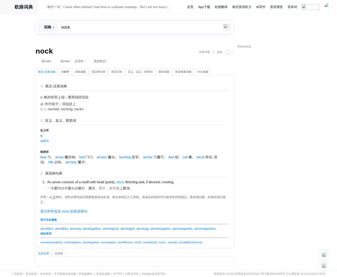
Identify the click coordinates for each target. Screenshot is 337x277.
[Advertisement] (271, 120)
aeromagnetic (182, 228)
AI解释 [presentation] (65, 71)
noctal (172, 242)
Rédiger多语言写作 (154, 273)
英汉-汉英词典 (56, 86)
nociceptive (91, 242)
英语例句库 (53, 173)
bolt (82, 157)
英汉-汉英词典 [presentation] (46, 71)
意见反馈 (31, 273)
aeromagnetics (205, 228)
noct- (162, 242)
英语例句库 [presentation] (98, 71)
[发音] (43, 7)
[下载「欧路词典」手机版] (324, 254)
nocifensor (125, 242)
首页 (190, 7)
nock (137, 242)
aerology (142, 228)
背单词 (292, 7)
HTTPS (117, 273)
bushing (125, 157)
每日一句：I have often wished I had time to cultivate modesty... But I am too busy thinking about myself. (109, 7)
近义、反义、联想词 (60, 120)
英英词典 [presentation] (163, 71)
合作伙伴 (45, 273)
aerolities (61, 228)
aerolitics (46, 228)
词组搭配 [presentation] (80, 71)
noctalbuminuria (190, 242)
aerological (111, 228)
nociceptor (108, 242)
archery (71, 162)
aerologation (92, 228)
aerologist (127, 228)
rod (185, 157)
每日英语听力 (241, 7)
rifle (50, 162)
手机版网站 (85, 273)
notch (44, 141)
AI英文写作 (132, 273)
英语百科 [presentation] (116, 71)
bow (43, 157)
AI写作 (260, 7)
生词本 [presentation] (59, 253)
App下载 (204, 7)
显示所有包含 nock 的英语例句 (63, 211)
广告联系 (16, 273)
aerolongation (161, 228)
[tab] (47, 72)
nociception (72, 242)
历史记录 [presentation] (43, 253)
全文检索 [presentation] (202, 71)
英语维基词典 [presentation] (183, 71)
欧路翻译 (221, 7)
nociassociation (51, 242)
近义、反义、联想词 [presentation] (140, 71)
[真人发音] (182, 182)
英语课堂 (276, 7)
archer (148, 157)
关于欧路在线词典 (65, 273)
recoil (200, 157)
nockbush (150, 242)
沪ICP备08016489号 (272, 273)
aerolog (75, 228)
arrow (59, 157)
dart (171, 157)
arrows (102, 157)
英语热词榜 (103, 273)
